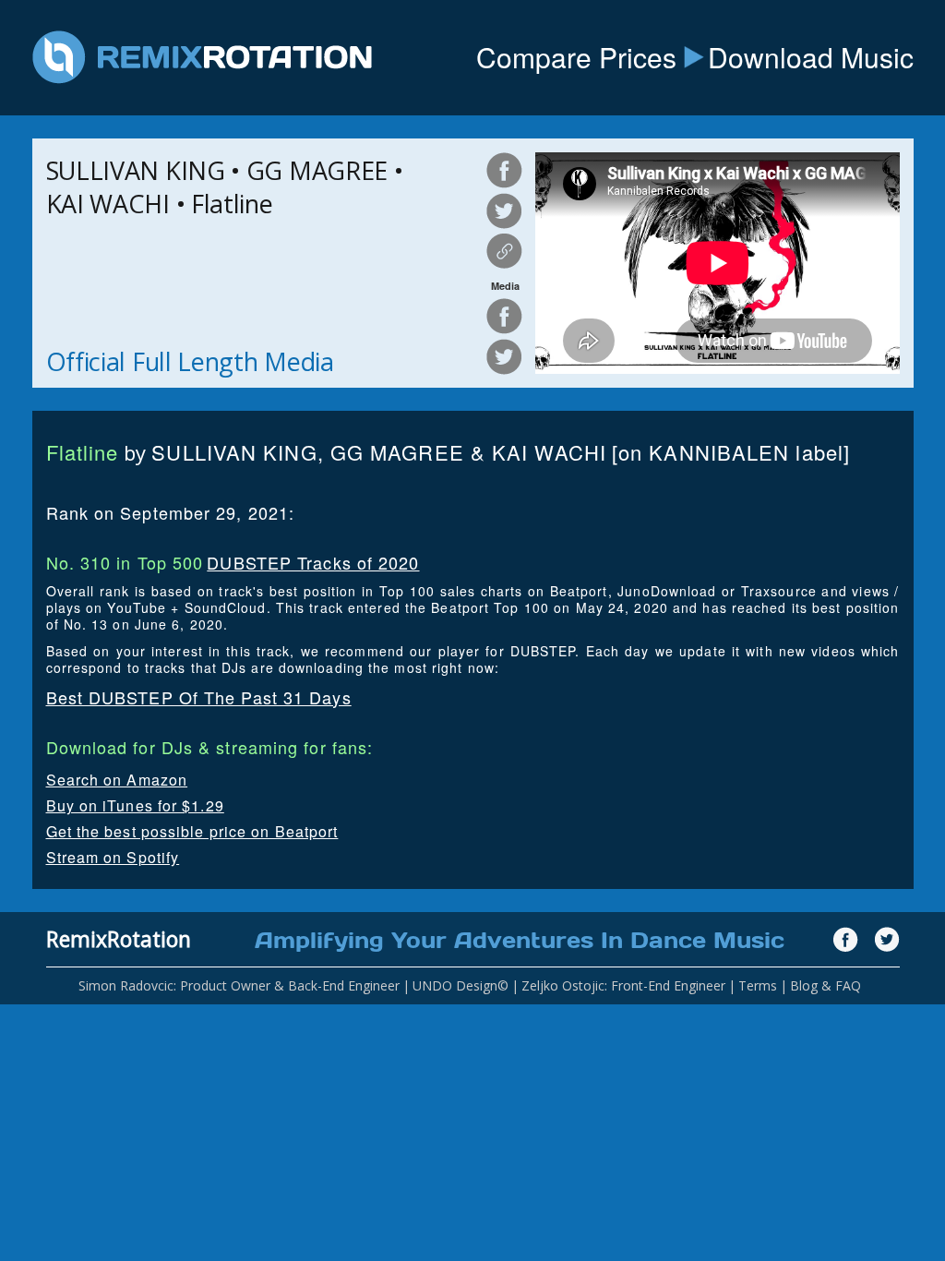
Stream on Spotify (113, 857)
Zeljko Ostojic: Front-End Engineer (623, 985)
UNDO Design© (460, 985)
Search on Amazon (117, 779)
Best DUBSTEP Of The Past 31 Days (199, 697)
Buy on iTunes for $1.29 (135, 805)
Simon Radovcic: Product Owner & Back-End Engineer (239, 985)
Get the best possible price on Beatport (192, 831)
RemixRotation (118, 939)
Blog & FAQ (825, 985)
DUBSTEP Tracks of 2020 (313, 562)
